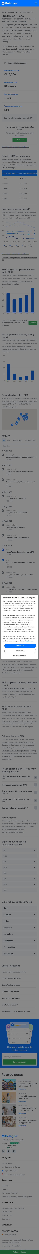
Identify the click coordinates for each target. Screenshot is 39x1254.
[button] (19, 656)
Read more (29, 641)
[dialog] (19, 627)
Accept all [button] (20, 646)
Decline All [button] (20, 651)
